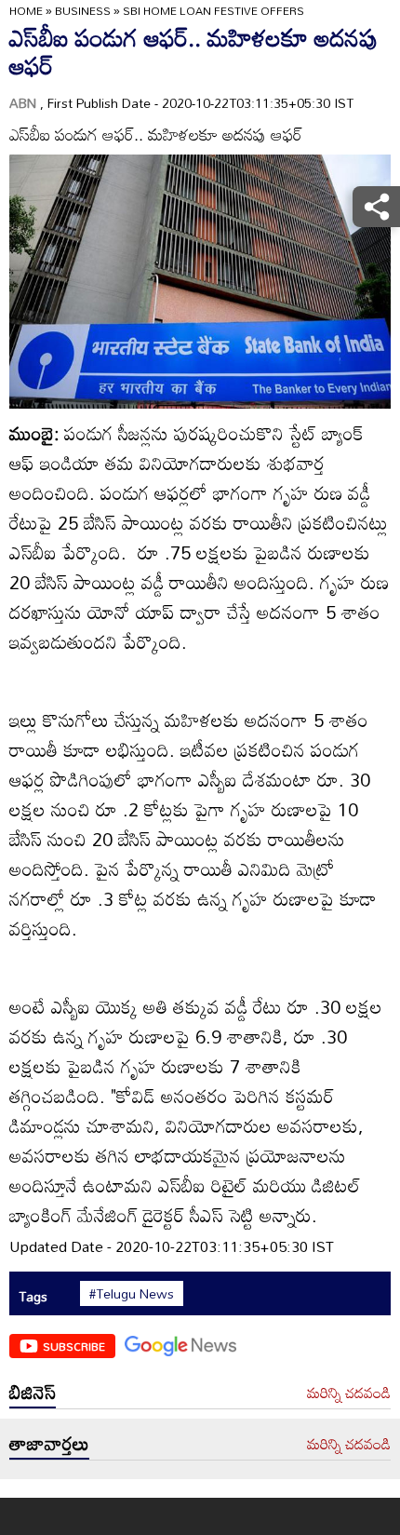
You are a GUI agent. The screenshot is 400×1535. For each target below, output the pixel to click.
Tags (33, 1296)
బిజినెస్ (32, 1392)
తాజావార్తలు (49, 1443)
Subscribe (74, 1346)
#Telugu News (131, 1294)
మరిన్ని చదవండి (349, 1393)
